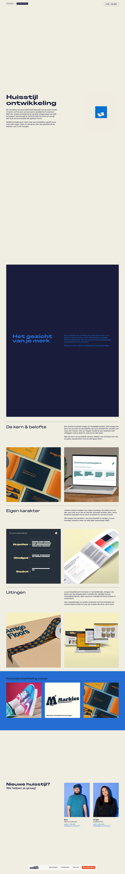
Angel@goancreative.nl (102, 826)
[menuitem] (53, 867)
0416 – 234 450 (111, 4)
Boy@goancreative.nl (72, 826)
